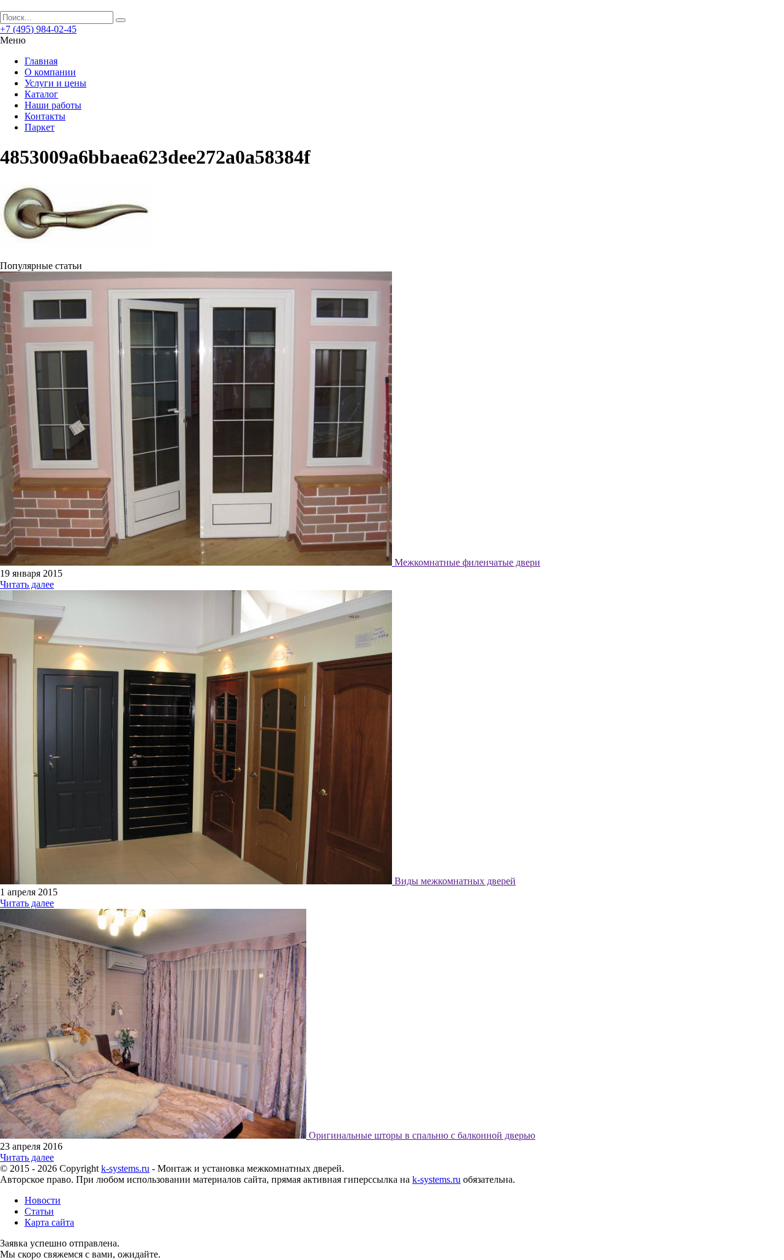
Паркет (39, 127)
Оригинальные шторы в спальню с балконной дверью (422, 1135)
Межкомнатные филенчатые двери (467, 562)
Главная (41, 61)
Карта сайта (49, 1222)
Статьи (39, 1211)
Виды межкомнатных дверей (455, 881)
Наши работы (52, 105)
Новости (42, 1200)
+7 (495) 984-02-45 (38, 29)
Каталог (41, 94)
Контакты (45, 116)
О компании (50, 72)
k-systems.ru (125, 1168)
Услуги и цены (55, 83)
